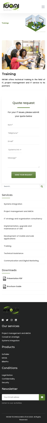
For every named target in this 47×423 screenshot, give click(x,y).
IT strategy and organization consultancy (23, 218)
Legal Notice (7, 375)
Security (5, 382)
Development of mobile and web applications (19, 237)
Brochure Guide (14, 286)
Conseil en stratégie (10, 337)
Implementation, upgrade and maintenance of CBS (18, 227)
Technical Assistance (13, 253)
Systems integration (13, 204)
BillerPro (5, 361)
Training (7, 246)
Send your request (23, 175)
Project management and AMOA (18, 211)
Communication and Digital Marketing (21, 260)
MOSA (4, 358)
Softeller (5, 354)
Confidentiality (8, 379)
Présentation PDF (14, 278)
